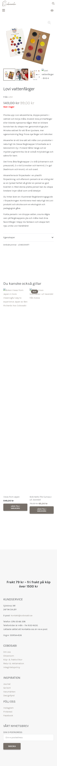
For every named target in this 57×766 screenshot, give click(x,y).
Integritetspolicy (11, 667)
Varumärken (9, 691)
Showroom (8, 655)
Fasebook (8, 715)
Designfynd (9, 695)
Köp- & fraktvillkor (12, 659)
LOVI (10, 97)
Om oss (7, 652)
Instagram (8, 708)
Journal (7, 684)
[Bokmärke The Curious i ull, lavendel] (42, 391)
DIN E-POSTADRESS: (13, 732)
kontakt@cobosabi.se (21, 615)
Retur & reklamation (13, 663)
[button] (53, 3)
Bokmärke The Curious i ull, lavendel (41, 498)
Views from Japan (11, 497)
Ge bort (7, 688)
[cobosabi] (9, 3)
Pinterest (7, 711)
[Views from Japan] (15, 391)
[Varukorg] (52, 10)
